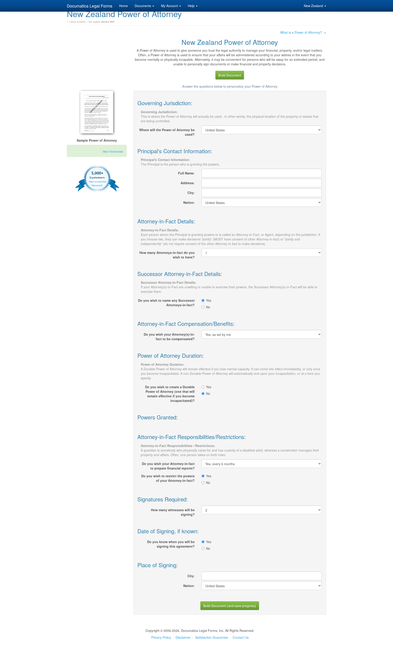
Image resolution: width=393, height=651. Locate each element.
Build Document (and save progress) (229, 605)
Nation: (189, 202)
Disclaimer (183, 637)
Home (123, 5)
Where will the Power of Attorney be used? (167, 132)
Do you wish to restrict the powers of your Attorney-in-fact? (168, 478)
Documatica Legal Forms (89, 6)
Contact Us (241, 637)
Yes (208, 300)
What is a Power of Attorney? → (303, 32)
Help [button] (191, 5)
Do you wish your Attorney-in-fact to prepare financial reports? (168, 465)
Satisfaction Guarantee (211, 637)
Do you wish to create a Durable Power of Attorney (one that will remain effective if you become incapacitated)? (170, 394)
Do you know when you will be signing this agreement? (171, 544)
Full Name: (186, 173)
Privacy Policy (161, 637)
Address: (188, 183)
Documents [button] (143, 5)
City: (191, 192)
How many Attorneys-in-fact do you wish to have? (167, 254)
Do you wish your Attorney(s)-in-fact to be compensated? (169, 336)
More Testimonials (113, 151)
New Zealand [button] (314, 5)
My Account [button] (170, 5)
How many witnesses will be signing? (173, 512)
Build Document (229, 75)
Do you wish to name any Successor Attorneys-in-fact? (166, 302)
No (208, 307)
